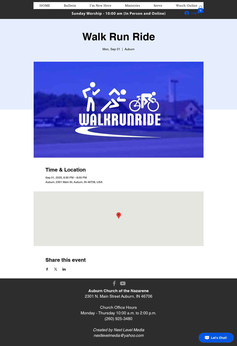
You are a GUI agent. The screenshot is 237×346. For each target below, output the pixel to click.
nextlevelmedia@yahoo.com (118, 335)
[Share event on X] (55, 269)
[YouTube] (122, 283)
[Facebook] (114, 283)
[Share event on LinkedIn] (64, 269)
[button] (201, 9)
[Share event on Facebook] (47, 269)
